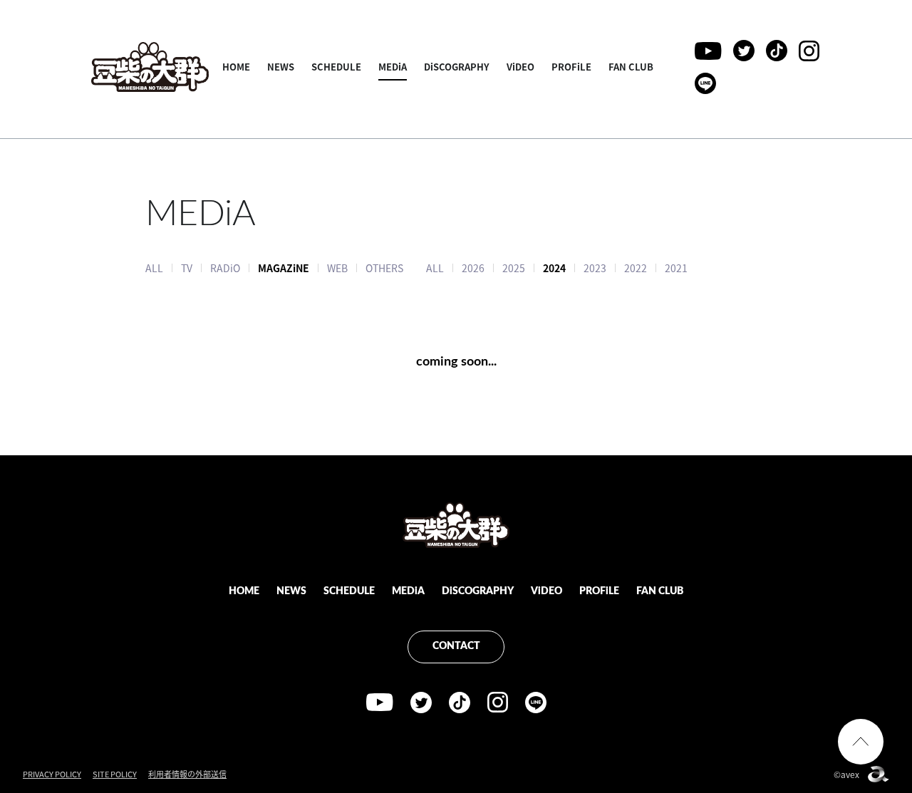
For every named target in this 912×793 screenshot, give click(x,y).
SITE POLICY (115, 774)
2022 (635, 268)
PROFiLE (571, 66)
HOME (236, 66)
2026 (473, 268)
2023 (595, 268)
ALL (154, 268)
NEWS (280, 66)
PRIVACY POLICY (52, 774)
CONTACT (456, 646)
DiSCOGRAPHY (456, 66)
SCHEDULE (336, 66)
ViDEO (520, 66)
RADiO (225, 268)
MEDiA (392, 66)
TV (186, 268)
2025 (513, 268)
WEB (337, 268)
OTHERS (384, 268)
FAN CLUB (630, 66)
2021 (676, 268)
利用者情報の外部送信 (187, 774)
